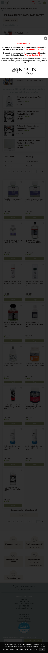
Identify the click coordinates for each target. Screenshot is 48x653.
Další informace (31, 649)
